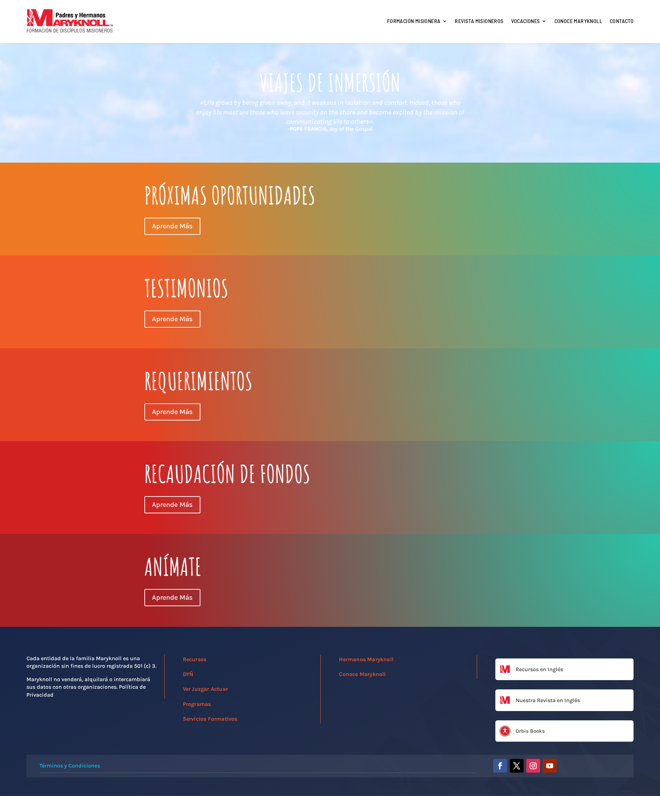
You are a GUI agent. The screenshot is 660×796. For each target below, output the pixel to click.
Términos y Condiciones (70, 765)
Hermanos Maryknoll (366, 659)
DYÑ (188, 674)
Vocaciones (525, 21)
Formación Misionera (414, 21)
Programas (197, 704)
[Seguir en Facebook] (500, 766)
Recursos (195, 659)
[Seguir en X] (517, 766)
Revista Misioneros (479, 21)
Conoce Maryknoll (578, 21)
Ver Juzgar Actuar (205, 689)
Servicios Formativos (210, 719)
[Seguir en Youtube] (550, 766)
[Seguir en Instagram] (533, 766)
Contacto (622, 21)
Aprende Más (172, 226)
